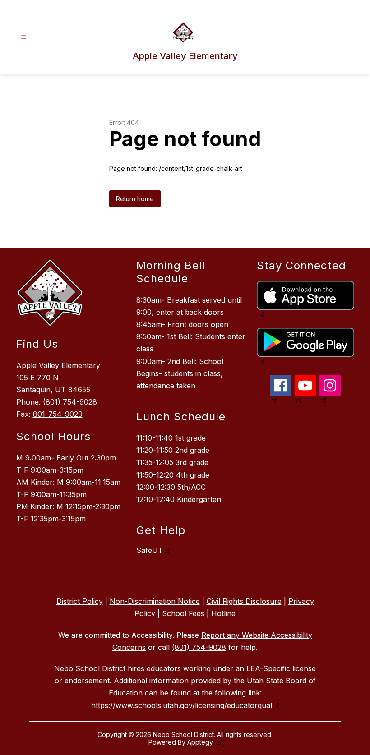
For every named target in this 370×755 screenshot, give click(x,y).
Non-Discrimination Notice (155, 601)
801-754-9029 (58, 414)
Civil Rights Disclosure (244, 601)
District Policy (79, 601)
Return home (135, 199)
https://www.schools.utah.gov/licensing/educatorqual (181, 705)
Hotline (223, 613)
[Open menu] (23, 37)
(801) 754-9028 (70, 401)
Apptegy (201, 742)
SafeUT (149, 550)
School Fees (183, 613)
